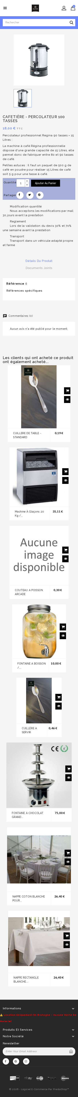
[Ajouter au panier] (67, 390)
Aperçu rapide (67, 399)
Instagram (26, 1062)
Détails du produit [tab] (39, 261)
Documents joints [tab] (39, 268)
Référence (15, 283)
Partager (20, 195)
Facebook (6, 1062)
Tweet (30, 195)
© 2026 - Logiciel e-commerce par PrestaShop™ (39, 1089)
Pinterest (40, 195)
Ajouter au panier (45, 183)
